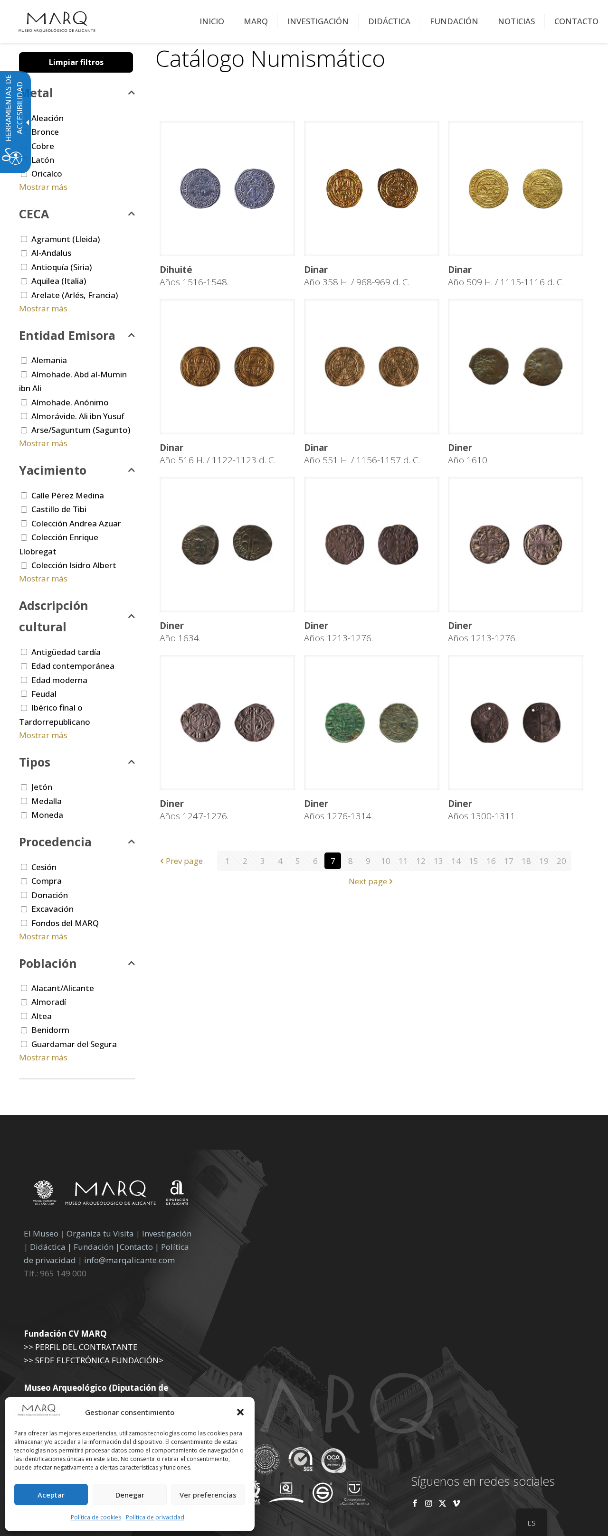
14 (456, 860)
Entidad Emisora (67, 335)
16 (491, 860)
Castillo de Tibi (58, 509)
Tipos (34, 762)
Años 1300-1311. (482, 809)
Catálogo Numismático (270, 58)
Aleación (47, 117)
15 (473, 860)
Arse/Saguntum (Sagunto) (80, 429)
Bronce (45, 131)
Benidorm (50, 1029)
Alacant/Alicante (62, 988)
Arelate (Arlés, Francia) (74, 295)
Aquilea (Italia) (58, 280)
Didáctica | (52, 1246)
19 (544, 860)
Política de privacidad (155, 1517)
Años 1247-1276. (194, 809)
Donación (49, 895)
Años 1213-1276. (338, 631)
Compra (46, 880)
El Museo (41, 1233)
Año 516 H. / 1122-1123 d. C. (218, 453)
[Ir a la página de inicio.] (57, 21)
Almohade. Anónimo (70, 402)
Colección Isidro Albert (73, 565)
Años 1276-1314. (338, 809)
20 (561, 860)
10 (385, 860)
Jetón (41, 786)
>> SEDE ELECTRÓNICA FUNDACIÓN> (93, 1360)
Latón (42, 159)
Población (48, 963)
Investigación (166, 1233)
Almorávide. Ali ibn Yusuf (77, 416)
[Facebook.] (415, 1503)
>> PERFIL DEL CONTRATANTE (81, 1346)
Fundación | (97, 1246)
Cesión (44, 867)
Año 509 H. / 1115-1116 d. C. (506, 275)
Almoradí (48, 1001)
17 (508, 860)
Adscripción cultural (53, 616)
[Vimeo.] (456, 1503)
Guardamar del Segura (74, 1044)
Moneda (47, 814)
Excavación (52, 908)
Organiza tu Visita (100, 1233)
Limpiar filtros (76, 62)
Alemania (49, 360)
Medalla (46, 801)
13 (438, 860)
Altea (41, 1016)
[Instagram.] (429, 1503)
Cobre (42, 145)
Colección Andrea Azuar (76, 523)
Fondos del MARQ (65, 923)
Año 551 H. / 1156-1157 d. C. (362, 453)
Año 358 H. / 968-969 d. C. (356, 275)
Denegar (129, 1494)
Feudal (44, 693)
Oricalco (46, 173)
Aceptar (51, 1494)
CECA (34, 214)
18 (526, 860)
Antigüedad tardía (66, 651)
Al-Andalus (51, 252)
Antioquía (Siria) (61, 267)
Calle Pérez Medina (67, 495)
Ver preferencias (208, 1494)
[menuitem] (212, 21)
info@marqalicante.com (129, 1260)
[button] (240, 1412)
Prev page (184, 860)
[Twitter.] (443, 1503)
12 (421, 860)
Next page (368, 881)
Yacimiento (52, 470)
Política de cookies (96, 1517)
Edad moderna (59, 679)
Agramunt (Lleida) (65, 239)
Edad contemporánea (72, 665)
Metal (36, 92)
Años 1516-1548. (194, 275)
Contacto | (139, 1246)
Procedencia (55, 842)
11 (403, 860)
